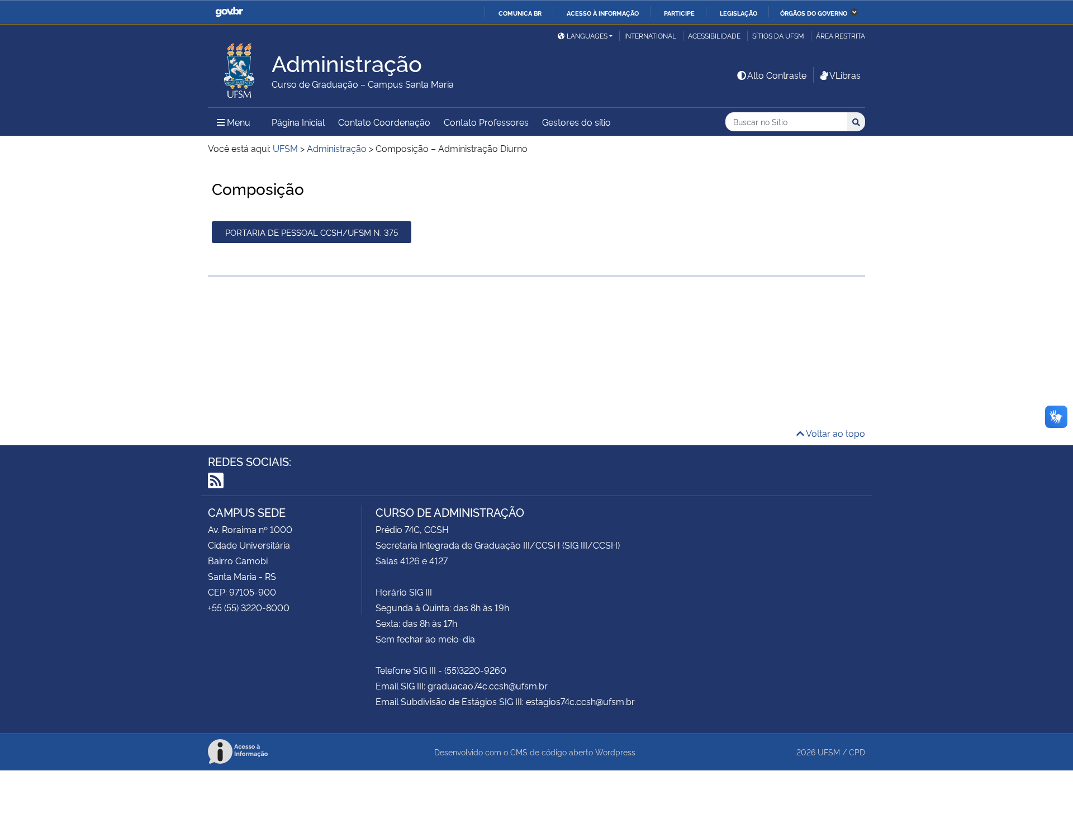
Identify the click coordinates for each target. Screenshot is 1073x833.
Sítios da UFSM (778, 35)
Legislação (738, 12)
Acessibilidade (714, 35)
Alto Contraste (776, 75)
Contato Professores (486, 122)
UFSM (829, 751)
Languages (587, 35)
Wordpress (615, 751)
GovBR (229, 12)
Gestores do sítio (576, 122)
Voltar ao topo (834, 433)
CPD (857, 751)
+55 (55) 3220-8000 (248, 607)
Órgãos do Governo (813, 12)
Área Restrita (840, 35)
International (650, 35)
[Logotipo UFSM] (240, 67)
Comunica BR (520, 12)
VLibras (845, 75)
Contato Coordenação (384, 122)
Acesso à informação (603, 12)
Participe (679, 12)
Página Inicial (298, 122)
